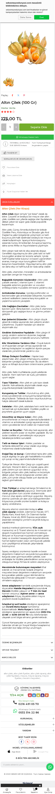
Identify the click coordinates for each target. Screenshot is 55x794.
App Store (16, 752)
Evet (42, 17)
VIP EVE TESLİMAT (10, 650)
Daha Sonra (25, 17)
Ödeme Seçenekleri (12, 642)
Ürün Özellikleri (11, 202)
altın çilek (8, 673)
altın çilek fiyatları (22, 673)
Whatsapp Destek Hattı (28, 137)
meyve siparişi (34, 676)
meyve (23, 676)
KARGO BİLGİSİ (9, 657)
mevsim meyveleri (31, 678)
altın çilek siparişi (38, 673)
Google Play (43, 752)
